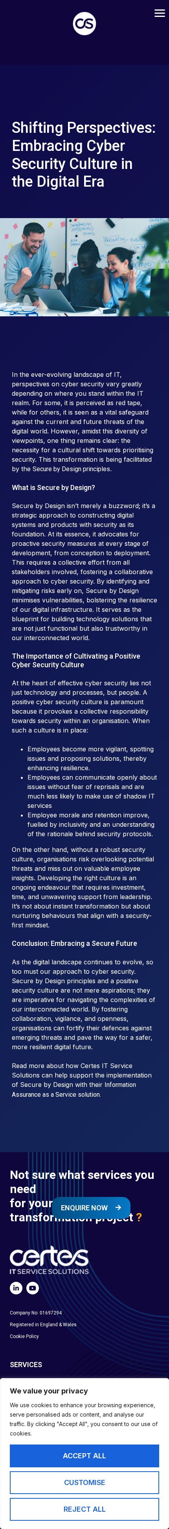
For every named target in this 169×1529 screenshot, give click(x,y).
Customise (84, 1482)
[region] (84, 1453)
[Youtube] (32, 1288)
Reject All (85, 1509)
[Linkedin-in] (16, 1288)
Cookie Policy (24, 1336)
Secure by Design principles (71, 469)
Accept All (84, 1456)
